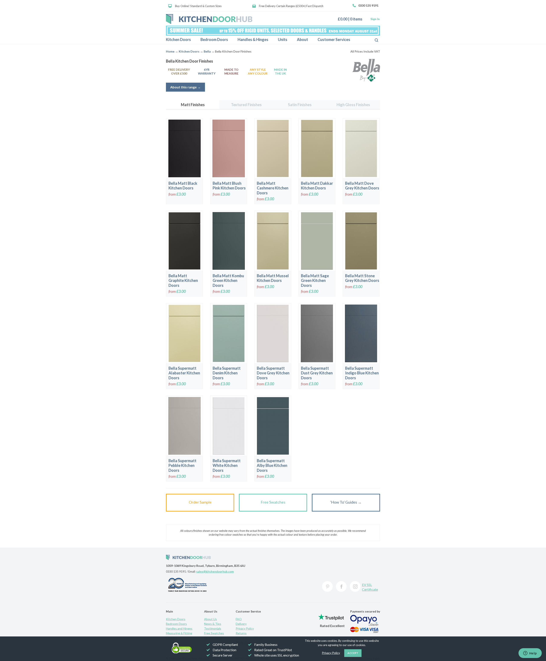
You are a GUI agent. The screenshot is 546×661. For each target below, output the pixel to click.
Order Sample (200, 502)
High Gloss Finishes (353, 104)
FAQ (239, 619)
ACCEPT (352, 653)
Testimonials (212, 628)
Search (373, 40)
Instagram (355, 586)
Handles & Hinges (253, 39)
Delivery (241, 624)
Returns (241, 633)
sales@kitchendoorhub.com (215, 571)
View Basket (351, 19)
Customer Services (334, 39)
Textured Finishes (246, 104)
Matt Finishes (193, 104)
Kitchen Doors (178, 39)
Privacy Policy (245, 628)
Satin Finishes (300, 104)
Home (170, 51)
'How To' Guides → (346, 502)
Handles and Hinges (179, 628)
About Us (210, 619)
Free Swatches (273, 502)
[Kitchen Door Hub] (209, 19)
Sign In (375, 19)
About (302, 39)
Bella (207, 51)
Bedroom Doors (214, 39)
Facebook (341, 586)
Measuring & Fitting (179, 633)
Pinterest (327, 586)
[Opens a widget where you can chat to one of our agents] (530, 653)
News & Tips (212, 624)
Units (282, 39)
